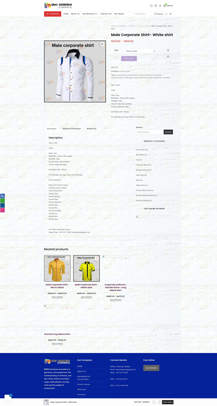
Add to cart (129, 58)
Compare (168, 56)
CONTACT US (105, 14)
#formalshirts (157, 75)
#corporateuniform (132, 75)
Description (51, 129)
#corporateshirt (121, 75)
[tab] (51, 128)
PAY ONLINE (119, 14)
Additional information (72, 129)
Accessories (81, 394)
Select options (57, 297)
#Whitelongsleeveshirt (155, 78)
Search (139, 127)
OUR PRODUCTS (89, 14)
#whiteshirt (166, 78)
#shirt (136, 78)
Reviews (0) (91, 129)
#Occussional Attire (117, 78)
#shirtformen (143, 78)
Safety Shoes (81, 389)
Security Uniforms (83, 384)
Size (116, 50)
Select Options (167, 402)
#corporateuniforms (145, 75)
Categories (54, 14)
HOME (65, 14)
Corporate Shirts (125, 71)
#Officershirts (128, 78)
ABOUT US (75, 14)
